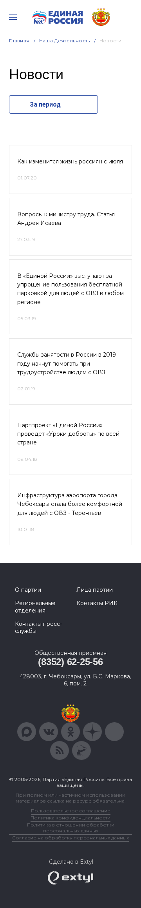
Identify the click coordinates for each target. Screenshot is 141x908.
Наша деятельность (64, 40)
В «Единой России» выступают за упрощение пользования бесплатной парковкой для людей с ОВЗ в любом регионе (70, 289)
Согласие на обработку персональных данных (70, 838)
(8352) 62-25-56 (70, 661)
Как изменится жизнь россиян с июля (70, 161)
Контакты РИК (97, 603)
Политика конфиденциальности (70, 818)
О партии (28, 589)
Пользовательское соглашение (70, 811)
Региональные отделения (35, 607)
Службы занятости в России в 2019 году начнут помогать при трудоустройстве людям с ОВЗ (66, 363)
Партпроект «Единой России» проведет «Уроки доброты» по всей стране (68, 434)
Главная (19, 40)
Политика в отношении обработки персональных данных (70, 828)
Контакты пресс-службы (38, 627)
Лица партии (94, 589)
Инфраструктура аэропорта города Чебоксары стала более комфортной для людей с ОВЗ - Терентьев (69, 504)
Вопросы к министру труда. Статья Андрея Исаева (66, 219)
